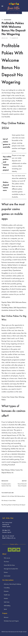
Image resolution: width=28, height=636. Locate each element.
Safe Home (6, 602)
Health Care (7, 595)
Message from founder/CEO (11, 568)
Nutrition (6, 598)
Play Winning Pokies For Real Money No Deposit (13, 505)
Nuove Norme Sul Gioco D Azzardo (22, 485)
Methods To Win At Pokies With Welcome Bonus (13, 496)
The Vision (6, 561)
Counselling (6, 587)
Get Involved (7, 576)
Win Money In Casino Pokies (9, 500)
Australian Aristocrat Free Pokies (12, 310)
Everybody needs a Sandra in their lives (6, 485)
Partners (6, 572)
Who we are (7, 558)
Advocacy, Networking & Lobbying (12, 584)
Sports (5, 609)
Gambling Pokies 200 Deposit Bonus (14, 308)
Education (6, 591)
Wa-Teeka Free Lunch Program (11, 621)
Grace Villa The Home (9, 565)
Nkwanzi (6, 617)
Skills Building (7, 605)
